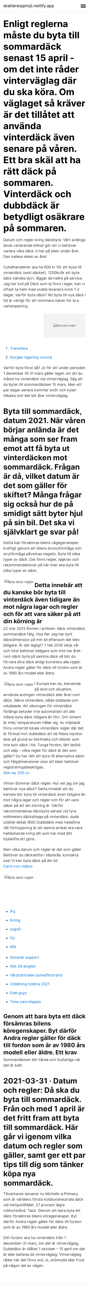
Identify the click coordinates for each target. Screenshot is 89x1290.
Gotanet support (24, 957)
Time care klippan (25, 1002)
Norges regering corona (31, 357)
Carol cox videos (17, 866)
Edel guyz (18, 993)
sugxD (15, 929)
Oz (12, 938)
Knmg (15, 920)
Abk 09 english (23, 966)
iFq (12, 911)
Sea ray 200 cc (16, 773)
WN (13, 947)
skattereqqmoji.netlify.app (28, 6)
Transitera (19, 348)
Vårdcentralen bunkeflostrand (36, 975)
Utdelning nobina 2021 (29, 984)
